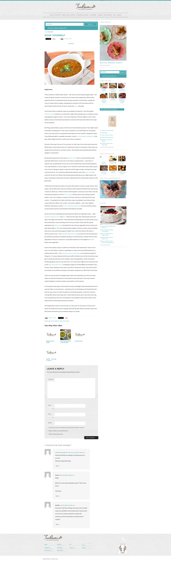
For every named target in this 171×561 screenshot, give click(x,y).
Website (50, 423)
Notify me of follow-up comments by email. (58, 430)
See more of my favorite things (107, 147)
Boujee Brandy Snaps (111, 63)
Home (52, 15)
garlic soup (88, 172)
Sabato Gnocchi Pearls (108, 130)
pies (76, 106)
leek (64, 217)
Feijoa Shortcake (113, 99)
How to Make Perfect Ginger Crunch (107, 234)
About (119, 15)
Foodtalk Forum (82, 15)
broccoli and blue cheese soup (72, 206)
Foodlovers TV (48, 550)
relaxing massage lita (61, 452)
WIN (114, 15)
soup (60, 321)
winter (67, 321)
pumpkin (47, 217)
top (124, 539)
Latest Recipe (105, 22)
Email (50, 414)
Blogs (46, 544)
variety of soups (49, 114)
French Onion (72, 158)
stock (64, 321)
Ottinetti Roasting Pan (107, 137)
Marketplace (47, 547)
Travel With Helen (68, 15)
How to (103, 203)
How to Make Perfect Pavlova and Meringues (108, 241)
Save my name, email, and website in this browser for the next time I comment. (66, 427)
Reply (57, 466)
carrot (58, 217)
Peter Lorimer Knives (107, 135)
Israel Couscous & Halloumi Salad (113, 90)
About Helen (60, 550)
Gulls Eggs (104, 132)
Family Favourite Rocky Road (122, 90)
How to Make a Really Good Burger (107, 230)
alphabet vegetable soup (69, 234)
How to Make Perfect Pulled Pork (107, 238)
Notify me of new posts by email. (56, 434)
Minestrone (57, 225)
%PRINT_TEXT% (68, 38)
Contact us (72, 547)
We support (122, 544)
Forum (83, 545)
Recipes (57, 15)
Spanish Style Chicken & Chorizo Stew (104, 101)
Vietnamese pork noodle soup (71, 253)
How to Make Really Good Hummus (108, 226)
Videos (99, 15)
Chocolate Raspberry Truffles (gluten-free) (122, 101)
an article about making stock (85, 136)
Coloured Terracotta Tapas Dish (107, 144)
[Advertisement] (77, 47)
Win (70, 544)
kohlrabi (91, 239)
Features (93, 15)
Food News (107, 15)
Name (50, 405)
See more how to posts (105, 245)
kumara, (53, 217)
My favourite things (109, 109)
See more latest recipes (105, 65)
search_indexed (55, 321)
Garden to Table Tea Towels (107, 140)
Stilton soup (68, 194)
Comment (51, 379)
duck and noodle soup (55, 264)
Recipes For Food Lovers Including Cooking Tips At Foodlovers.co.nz (85, 6)
